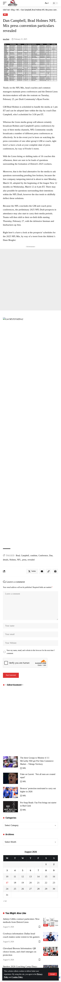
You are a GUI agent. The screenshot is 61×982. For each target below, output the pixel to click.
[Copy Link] (48, 571)
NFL (5, 14)
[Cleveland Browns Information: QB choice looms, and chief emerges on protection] (50, 951)
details (5, 560)
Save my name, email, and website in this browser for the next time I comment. (30, 651)
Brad (18, 555)
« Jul (5, 901)
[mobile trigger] (5, 3)
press (24, 560)
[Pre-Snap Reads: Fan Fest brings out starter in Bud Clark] (10, 806)
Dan (51, 555)
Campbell (25, 555)
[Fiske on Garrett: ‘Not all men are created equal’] (10, 778)
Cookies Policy (17, 977)
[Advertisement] (30, 279)
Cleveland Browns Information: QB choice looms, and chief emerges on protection (19, 951)
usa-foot (6, 39)
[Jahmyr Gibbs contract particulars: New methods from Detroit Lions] (50, 921)
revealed (31, 560)
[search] (41, 3)
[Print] (55, 571)
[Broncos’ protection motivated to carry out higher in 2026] (10, 792)
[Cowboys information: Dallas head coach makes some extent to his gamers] (50, 936)
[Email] (42, 571)
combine (33, 555)
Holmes (12, 560)
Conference (43, 555)
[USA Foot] (12, 3)
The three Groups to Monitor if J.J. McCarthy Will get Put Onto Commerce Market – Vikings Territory (36, 761)
